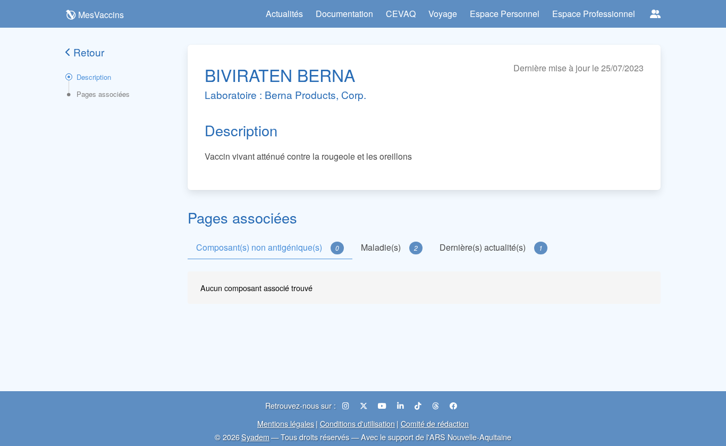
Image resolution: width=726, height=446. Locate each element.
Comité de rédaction (435, 423)
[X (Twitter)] (365, 405)
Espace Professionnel (593, 13)
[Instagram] (347, 405)
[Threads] (436, 405)
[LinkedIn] (401, 405)
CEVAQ (401, 13)
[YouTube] (383, 405)
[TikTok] (419, 405)
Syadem (255, 436)
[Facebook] (453, 405)
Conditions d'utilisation (357, 423)
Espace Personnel (504, 13)
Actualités (284, 13)
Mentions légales (285, 423)
